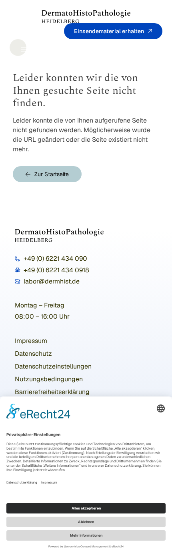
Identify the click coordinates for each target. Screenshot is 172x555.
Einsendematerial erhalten (109, 31)
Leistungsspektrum (84, 42)
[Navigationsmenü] (18, 47)
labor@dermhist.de (52, 281)
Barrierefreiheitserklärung (52, 392)
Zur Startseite (51, 174)
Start (41, 42)
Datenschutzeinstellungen (53, 366)
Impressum (31, 341)
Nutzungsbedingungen (49, 379)
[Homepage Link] (86, 16)
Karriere (153, 42)
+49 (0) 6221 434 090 (55, 258)
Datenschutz (33, 353)
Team (127, 42)
